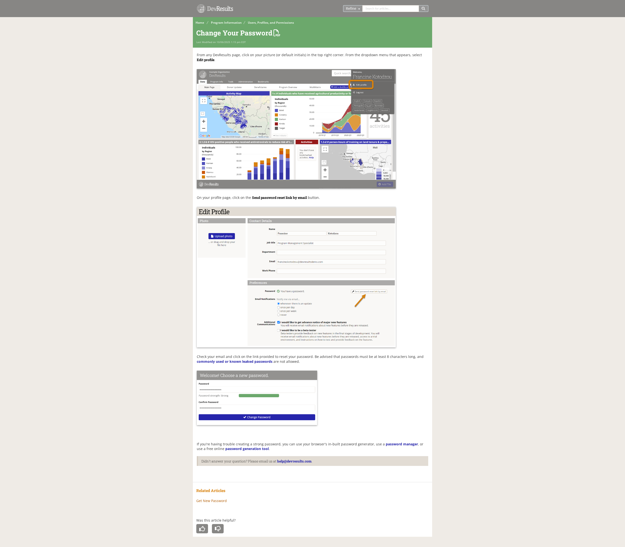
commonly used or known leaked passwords (234, 361)
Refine (351, 8)
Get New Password (211, 500)
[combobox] (390, 8)
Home (200, 23)
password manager (402, 444)
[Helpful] (202, 528)
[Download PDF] (276, 32)
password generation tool (247, 448)
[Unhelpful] (218, 528)
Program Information (226, 23)
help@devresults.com (294, 461)
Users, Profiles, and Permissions (271, 23)
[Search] (423, 8)
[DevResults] (215, 9)
